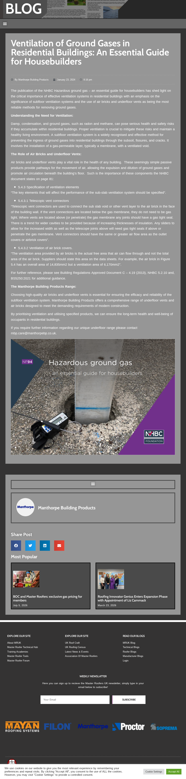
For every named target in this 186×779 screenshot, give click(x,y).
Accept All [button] (173, 771)
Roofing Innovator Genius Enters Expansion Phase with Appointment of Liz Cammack (132, 599)
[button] (5, 24)
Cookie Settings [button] (153, 771)
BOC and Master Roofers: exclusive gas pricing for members (47, 599)
